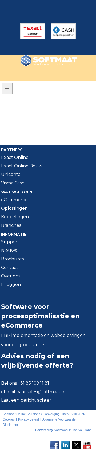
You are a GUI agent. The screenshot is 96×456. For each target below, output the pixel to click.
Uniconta (11, 174)
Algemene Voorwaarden (60, 419)
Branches (11, 225)
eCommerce (14, 199)
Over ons (10, 276)
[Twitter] (76, 443)
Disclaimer (10, 425)
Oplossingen (14, 208)
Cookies (9, 419)
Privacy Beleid (28, 419)
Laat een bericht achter (26, 400)
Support (10, 241)
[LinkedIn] (65, 443)
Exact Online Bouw (21, 165)
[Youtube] (87, 443)
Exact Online (15, 157)
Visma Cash (13, 182)
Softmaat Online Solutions (72, 430)
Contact (9, 267)
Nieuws (9, 250)
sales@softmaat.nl (46, 391)
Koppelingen (15, 216)
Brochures (12, 258)
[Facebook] (54, 443)
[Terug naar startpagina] (39, 60)
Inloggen (11, 284)
